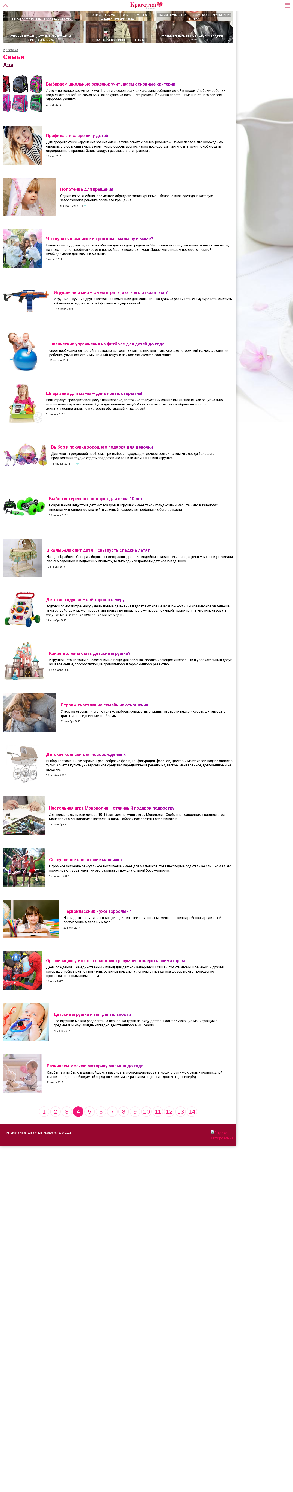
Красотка (10, 65)
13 (180, 1126)
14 (192, 1126)
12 (169, 1126)
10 (146, 1126)
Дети (8, 80)
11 (158, 1126)
